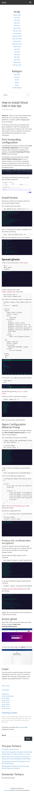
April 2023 (17, 60)
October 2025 (17, 41)
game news (21, 718)
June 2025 (17, 52)
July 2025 (17, 49)
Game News (5, 690)
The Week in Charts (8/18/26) (10, 749)
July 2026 (17, 18)
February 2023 (17, 65)
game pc (27, 720)
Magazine (7, 790)
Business (17, 77)
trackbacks (21, 727)
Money (17, 82)
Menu (6, 95)
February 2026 (17, 31)
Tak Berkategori (17, 88)
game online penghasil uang (17, 720)
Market (17, 80)
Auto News (17, 74)
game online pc (5, 720)
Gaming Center (9, 712)
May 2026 (17, 23)
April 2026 (17, 25)
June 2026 (17, 20)
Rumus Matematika (8, 696)
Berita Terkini (6, 700)
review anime (6, 708)
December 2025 (17, 36)
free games (8, 718)
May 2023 (17, 57)
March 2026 (17, 28)
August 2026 (17, 15)
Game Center (6, 686)
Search (4, 735)
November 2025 (17, 39)
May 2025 (17, 54)
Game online (28, 718)
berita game (22, 716)
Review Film (5, 694)
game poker (5, 722)
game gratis (15, 718)
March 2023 (17, 62)
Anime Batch (6, 698)
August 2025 (17, 46)
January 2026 (17, 33)
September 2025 (17, 44)
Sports (17, 85)
